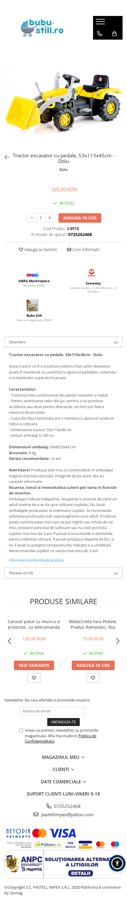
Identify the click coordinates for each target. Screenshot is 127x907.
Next (118, 103)
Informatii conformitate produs (36, 560)
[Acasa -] (44, 27)
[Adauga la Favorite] (34, 678)
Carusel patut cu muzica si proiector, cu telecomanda (34, 624)
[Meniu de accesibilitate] (117, 863)
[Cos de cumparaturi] (114, 34)
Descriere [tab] (17, 342)
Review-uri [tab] (21, 572)
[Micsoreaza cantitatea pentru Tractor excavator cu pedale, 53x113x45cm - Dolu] (31, 218)
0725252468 (67, 806)
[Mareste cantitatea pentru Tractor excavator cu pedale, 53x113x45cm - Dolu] (49, 218)
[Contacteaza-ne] (99, 34)
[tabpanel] (63, 97)
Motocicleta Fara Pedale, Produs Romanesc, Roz (93, 624)
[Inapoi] (4, 157)
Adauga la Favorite (40, 249)
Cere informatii (85, 249)
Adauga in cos (80, 218)
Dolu (63, 169)
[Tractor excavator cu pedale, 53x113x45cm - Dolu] (63, 97)
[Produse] (101, 23)
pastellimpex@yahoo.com (67, 814)
